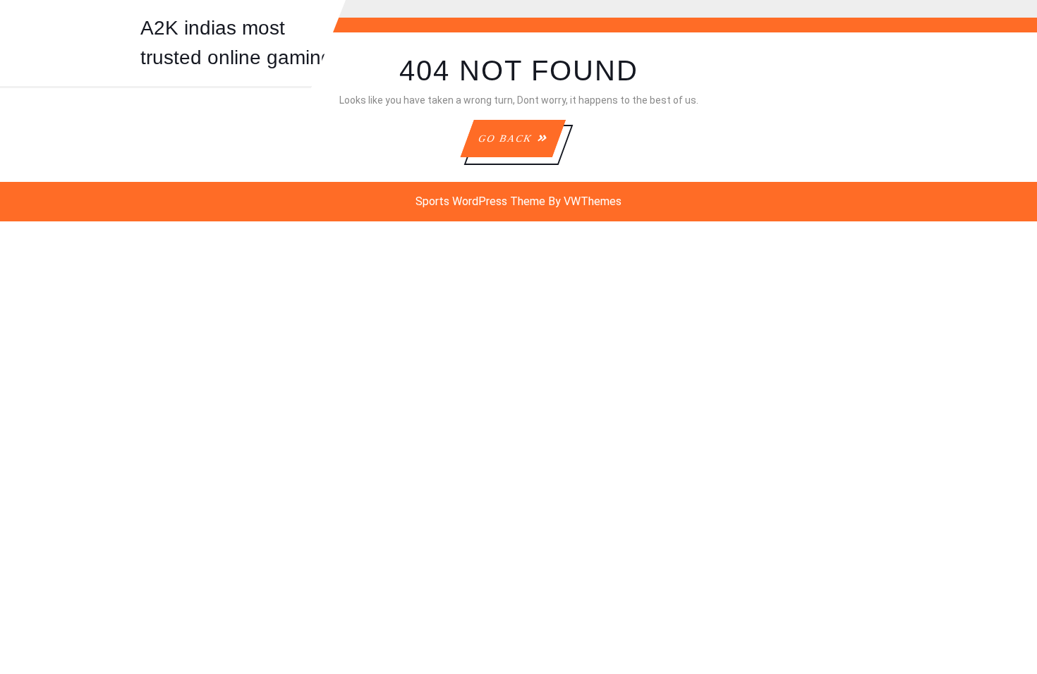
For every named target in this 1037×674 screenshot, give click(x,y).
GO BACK (521, 145)
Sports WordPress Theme (480, 201)
